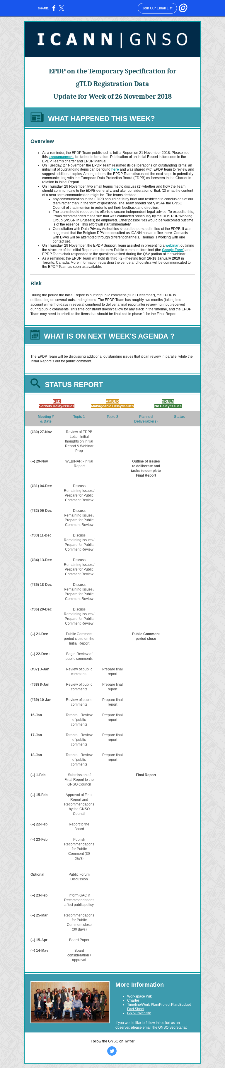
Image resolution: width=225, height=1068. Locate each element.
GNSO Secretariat (172, 1027)
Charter (133, 1000)
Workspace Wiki (140, 996)
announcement (61, 157)
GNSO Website (139, 1013)
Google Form (172, 250)
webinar (172, 245)
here (115, 169)
